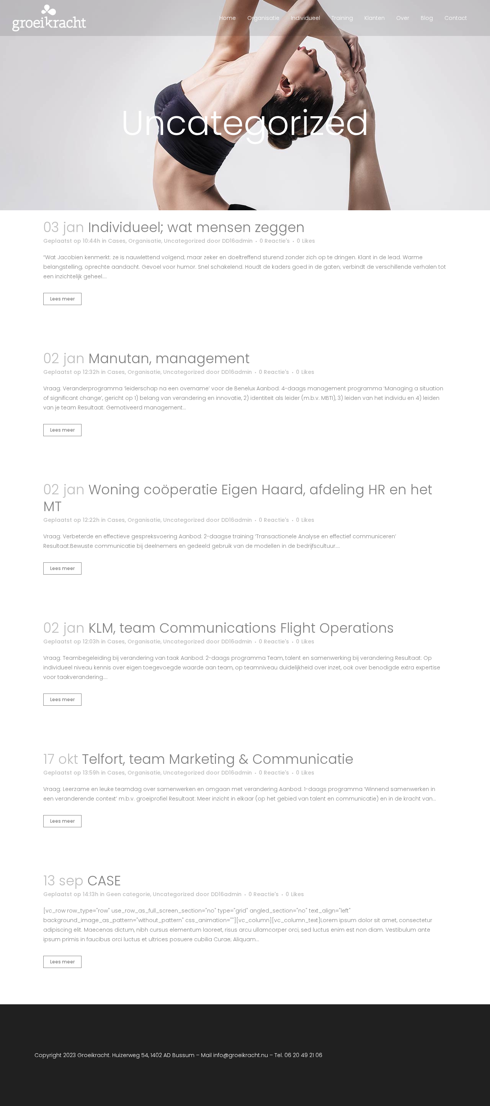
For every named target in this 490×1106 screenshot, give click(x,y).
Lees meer (62, 299)
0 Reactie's (275, 241)
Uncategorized (184, 241)
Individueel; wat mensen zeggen (196, 227)
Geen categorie (128, 894)
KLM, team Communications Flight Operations (241, 628)
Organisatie (144, 241)
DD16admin (237, 241)
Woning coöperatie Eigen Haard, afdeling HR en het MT (237, 498)
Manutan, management (169, 358)
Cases (117, 241)
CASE (104, 880)
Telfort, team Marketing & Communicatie (217, 759)
